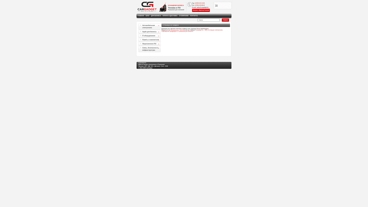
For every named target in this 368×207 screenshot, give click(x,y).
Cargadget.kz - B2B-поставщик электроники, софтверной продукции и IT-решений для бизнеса (192, 30)
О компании (183, 15)
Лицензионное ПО (149, 44)
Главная (140, 15)
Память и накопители (150, 40)
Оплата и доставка (170, 15)
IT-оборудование (148, 36)
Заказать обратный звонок (201, 10)
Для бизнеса (156, 15)
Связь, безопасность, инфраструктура (150, 49)
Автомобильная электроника (148, 26)
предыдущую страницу (177, 30)
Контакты (194, 15)
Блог (147, 15)
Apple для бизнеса (149, 31)
